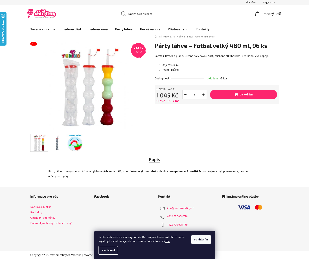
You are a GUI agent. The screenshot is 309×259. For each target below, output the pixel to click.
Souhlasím (201, 240)
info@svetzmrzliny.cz (180, 208)
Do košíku (246, 95)
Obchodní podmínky (42, 218)
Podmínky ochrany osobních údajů (51, 223)
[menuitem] (43, 29)
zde (167, 241)
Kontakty (36, 212)
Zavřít (174, 110)
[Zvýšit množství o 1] (203, 94)
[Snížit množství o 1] (185, 94)
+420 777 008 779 (177, 216)
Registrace (269, 2)
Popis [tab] (154, 159)
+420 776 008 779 (177, 225)
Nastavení (108, 250)
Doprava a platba (40, 207)
